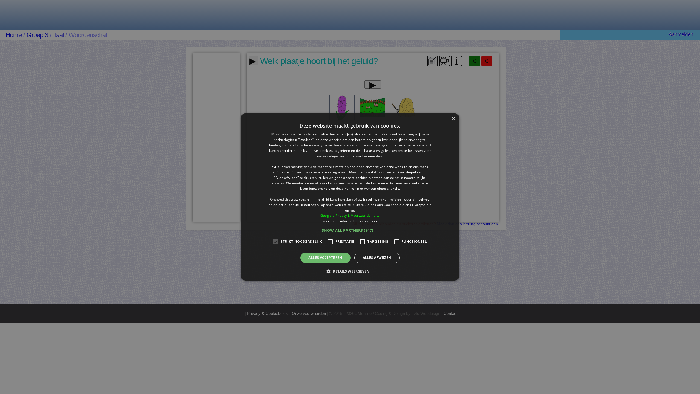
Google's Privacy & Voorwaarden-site (350, 215)
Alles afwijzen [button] (377, 257)
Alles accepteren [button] (325, 257)
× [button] (453, 119)
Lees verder (367, 221)
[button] (350, 230)
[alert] (350, 197)
